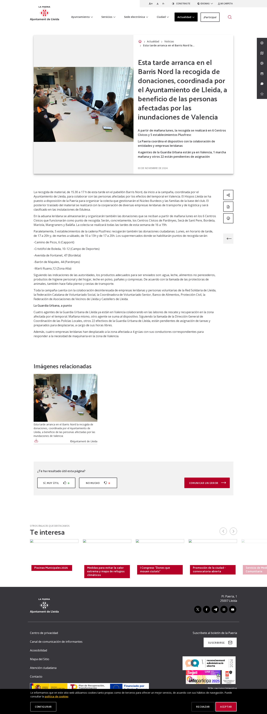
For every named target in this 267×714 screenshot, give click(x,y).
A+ (151, 4)
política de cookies (56, 696)
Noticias (169, 41)
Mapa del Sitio (39, 659)
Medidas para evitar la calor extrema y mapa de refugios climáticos (105, 571)
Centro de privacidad (44, 633)
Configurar (43, 706)
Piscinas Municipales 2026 (51, 567)
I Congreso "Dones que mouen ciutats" (155, 569)
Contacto (36, 677)
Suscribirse (216, 642)
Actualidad (153, 41)
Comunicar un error (204, 483)
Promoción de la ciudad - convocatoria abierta (209, 569)
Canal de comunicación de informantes (56, 642)
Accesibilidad (38, 650)
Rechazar (203, 706)
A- (163, 3)
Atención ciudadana (43, 668)
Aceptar (226, 706)
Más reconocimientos (222, 688)
